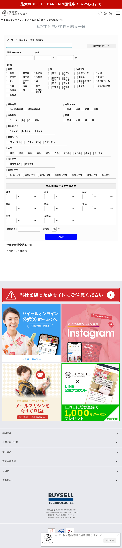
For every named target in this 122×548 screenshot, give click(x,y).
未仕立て (29, 164)
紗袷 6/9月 (77, 175)
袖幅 (8, 204)
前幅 (46, 204)
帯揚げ (101, 77)
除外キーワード (14, 53)
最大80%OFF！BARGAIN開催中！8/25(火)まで (61, 4)
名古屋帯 (66, 74)
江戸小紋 (26, 82)
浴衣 (25, 86)
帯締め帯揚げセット (84, 82)
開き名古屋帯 (66, 79)
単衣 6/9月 (30, 175)
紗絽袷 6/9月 (61, 175)
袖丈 (84, 192)
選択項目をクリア (101, 46)
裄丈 (46, 192)
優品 (96, 110)
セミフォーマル (32, 142)
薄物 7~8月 (45, 175)
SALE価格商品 (16, 110)
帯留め (81, 86)
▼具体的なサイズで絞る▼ (61, 186)
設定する (110, 541)
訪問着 (26, 73)
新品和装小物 (104, 86)
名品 (78, 110)
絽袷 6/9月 (92, 175)
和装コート (13, 91)
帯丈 (8, 216)
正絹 (69, 120)
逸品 (69, 110)
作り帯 (66, 83)
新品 (37, 120)
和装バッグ (83, 73)
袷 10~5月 (15, 175)
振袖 (12, 73)
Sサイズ (13, 131)
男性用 (13, 95)
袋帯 (54, 73)
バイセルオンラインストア (15, 20)
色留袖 (13, 77)
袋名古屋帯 (55, 79)
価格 (37, 53)
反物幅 (47, 216)
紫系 (30, 153)
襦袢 (38, 86)
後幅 (84, 204)
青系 (39, 153)
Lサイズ (38, 131)
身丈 (8, 192)
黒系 (87, 153)
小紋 (12, 86)
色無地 (39, 77)
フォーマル (15, 142)
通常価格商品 (34, 110)
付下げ (26, 77)
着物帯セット (39, 91)
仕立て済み (15, 164)
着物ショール (104, 81)
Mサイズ (26, 131)
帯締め (81, 77)
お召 (12, 81)
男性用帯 (66, 88)
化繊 (78, 120)
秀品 (87, 110)
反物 (100, 73)
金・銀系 (98, 153)
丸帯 (54, 83)
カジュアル (49, 142)
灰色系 (78, 153)
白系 (57, 153)
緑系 (48, 153)
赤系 (12, 153)
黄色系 (67, 153)
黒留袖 (39, 73)
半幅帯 (55, 87)
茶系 (21, 153)
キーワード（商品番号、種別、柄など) (25, 40)
